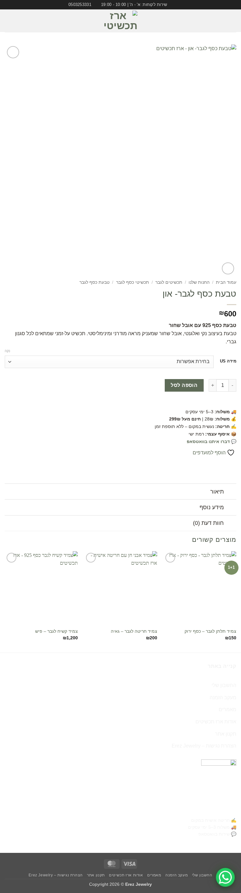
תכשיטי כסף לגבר (132, 282)
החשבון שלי (224, 685)
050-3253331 (219, 809)
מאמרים (227, 709)
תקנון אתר (225, 734)
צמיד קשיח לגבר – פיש (56, 631)
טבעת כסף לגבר (94, 282)
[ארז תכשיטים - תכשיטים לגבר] (120, 21)
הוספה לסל (184, 385)
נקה (7, 351)
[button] (232, 21)
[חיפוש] (7, 21)
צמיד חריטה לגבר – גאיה (134, 631)
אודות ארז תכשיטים (215, 721)
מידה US (228, 361)
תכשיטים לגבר (168, 282)
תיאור (217, 492)
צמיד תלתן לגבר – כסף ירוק (210, 631)
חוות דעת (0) (208, 523)
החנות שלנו (199, 282)
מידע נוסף (212, 507)
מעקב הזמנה (223, 697)
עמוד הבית (226, 282)
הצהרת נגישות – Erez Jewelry (204, 745)
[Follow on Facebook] (26, 21)
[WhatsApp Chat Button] (225, 877)
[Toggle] (230, 492)
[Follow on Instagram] (17, 21)
